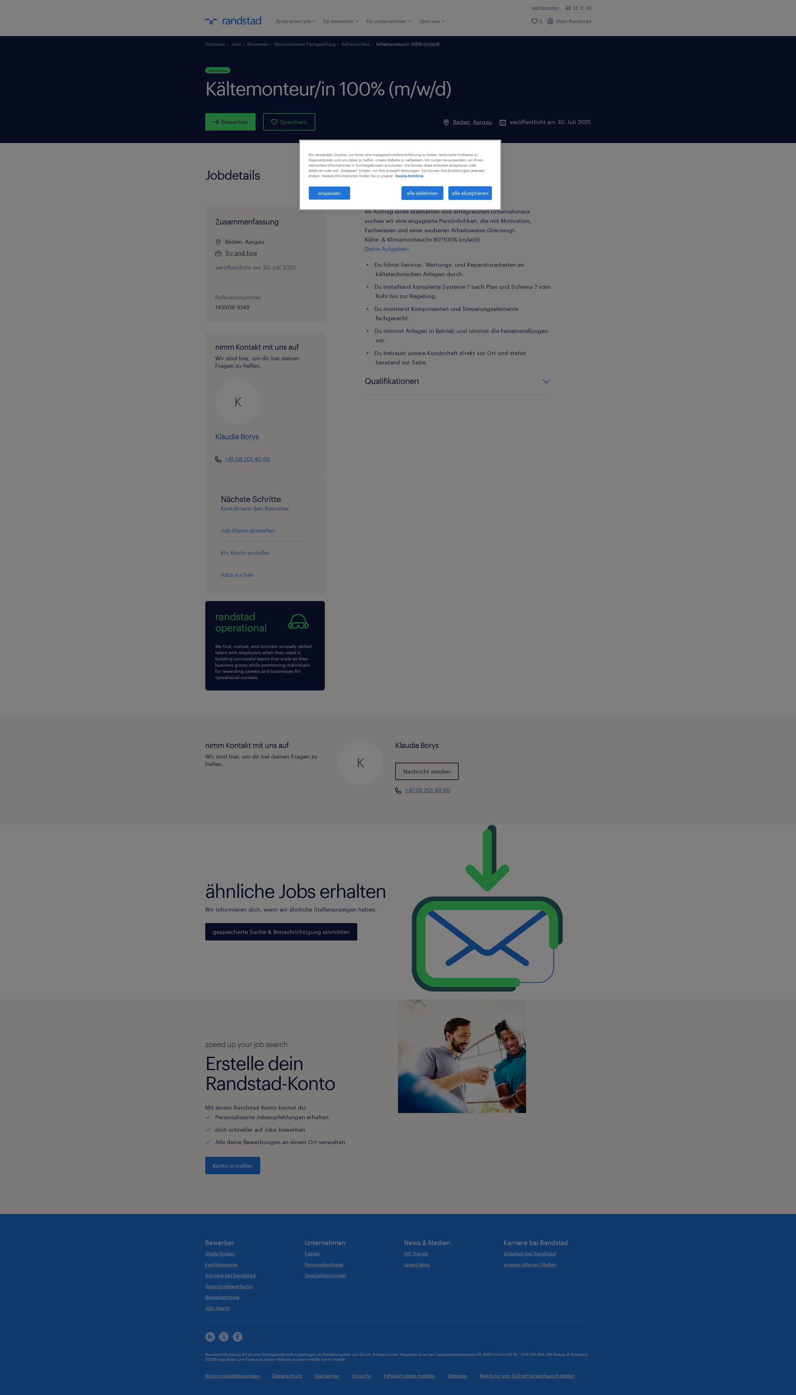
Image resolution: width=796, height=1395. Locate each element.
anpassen (329, 193)
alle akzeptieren (470, 193)
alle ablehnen (422, 193)
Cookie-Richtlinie (409, 176)
